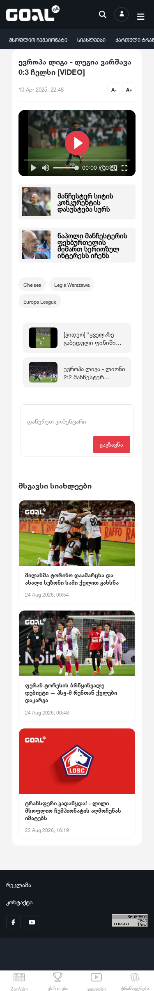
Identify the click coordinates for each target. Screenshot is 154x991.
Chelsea (32, 284)
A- (114, 89)
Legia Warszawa (72, 284)
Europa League (39, 301)
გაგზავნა (111, 444)
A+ (129, 89)
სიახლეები (91, 39)
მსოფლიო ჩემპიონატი (38, 39)
